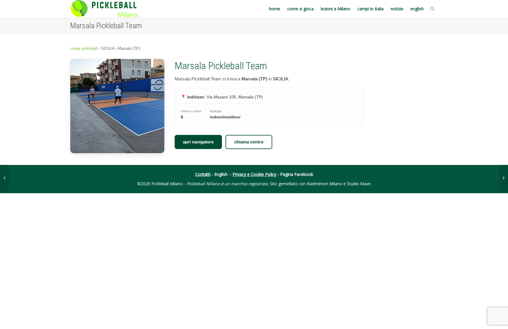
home (274, 8)
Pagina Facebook (296, 174)
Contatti (202, 174)
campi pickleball (84, 49)
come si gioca (300, 8)
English (221, 174)
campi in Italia (370, 8)
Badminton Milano (324, 183)
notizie (397, 8)
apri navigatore (198, 141)
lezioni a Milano (335, 8)
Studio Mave (359, 183)
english (417, 8)
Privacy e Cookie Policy (254, 174)
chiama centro (248, 141)
